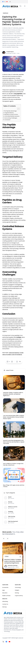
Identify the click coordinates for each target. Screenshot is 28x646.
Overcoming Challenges (10, 118)
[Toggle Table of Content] (17, 109)
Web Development (13, 521)
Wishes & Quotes (12, 506)
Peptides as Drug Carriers (11, 114)
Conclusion (7, 119)
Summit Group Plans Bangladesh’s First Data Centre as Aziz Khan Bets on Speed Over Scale (13, 442)
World (9, 497)
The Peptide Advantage (10, 111)
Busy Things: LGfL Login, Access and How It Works (13, 485)
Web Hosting (11, 516)
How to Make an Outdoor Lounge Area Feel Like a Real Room (13, 464)
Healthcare (5, 13)
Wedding (10, 511)
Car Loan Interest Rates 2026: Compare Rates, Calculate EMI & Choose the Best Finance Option (13, 417)
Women (10, 502)
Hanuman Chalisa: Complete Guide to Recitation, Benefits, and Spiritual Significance (13, 394)
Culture (6, 556)
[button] (10, 1)
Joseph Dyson (10, 51)
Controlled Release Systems (11, 116)
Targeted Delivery (9, 112)
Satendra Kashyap (12, 565)
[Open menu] (25, 6)
